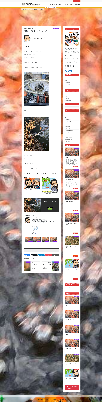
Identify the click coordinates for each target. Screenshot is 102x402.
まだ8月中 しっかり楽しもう (37, 243)
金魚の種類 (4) (67, 132)
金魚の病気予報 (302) (69, 130)
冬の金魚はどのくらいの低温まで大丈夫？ (35, 266)
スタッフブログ (55, 28)
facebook (50, 0)
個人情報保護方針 (64, 0)
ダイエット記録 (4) (68, 121)
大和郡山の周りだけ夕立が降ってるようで (53, 243)
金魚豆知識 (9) (67, 141)
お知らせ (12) (67, 113)
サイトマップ (59, 0)
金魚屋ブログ (27, 177)
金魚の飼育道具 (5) (68, 137)
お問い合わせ (77, 0)
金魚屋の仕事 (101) (68, 139)
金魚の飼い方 (67, 96)
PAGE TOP (99, 389)
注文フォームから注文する (51, 7)
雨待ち (67, 157)
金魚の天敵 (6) (67, 126)
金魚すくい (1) (67, 123)
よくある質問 (67, 84)
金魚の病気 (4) (67, 128)
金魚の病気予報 (45, 177)
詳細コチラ (75, 166)
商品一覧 (66, 80)
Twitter (54, 0)
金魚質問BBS (35, 229)
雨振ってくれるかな (69, 201)
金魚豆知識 (67, 98)
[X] (33, 233)
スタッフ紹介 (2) (68, 119)
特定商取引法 (71, 0)
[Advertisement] (51, 18)
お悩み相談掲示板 (68, 100)
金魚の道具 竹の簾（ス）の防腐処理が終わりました (47, 266)
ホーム (66, 78)
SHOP (46, 0)
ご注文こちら (67, 287)
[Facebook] (35, 233)
